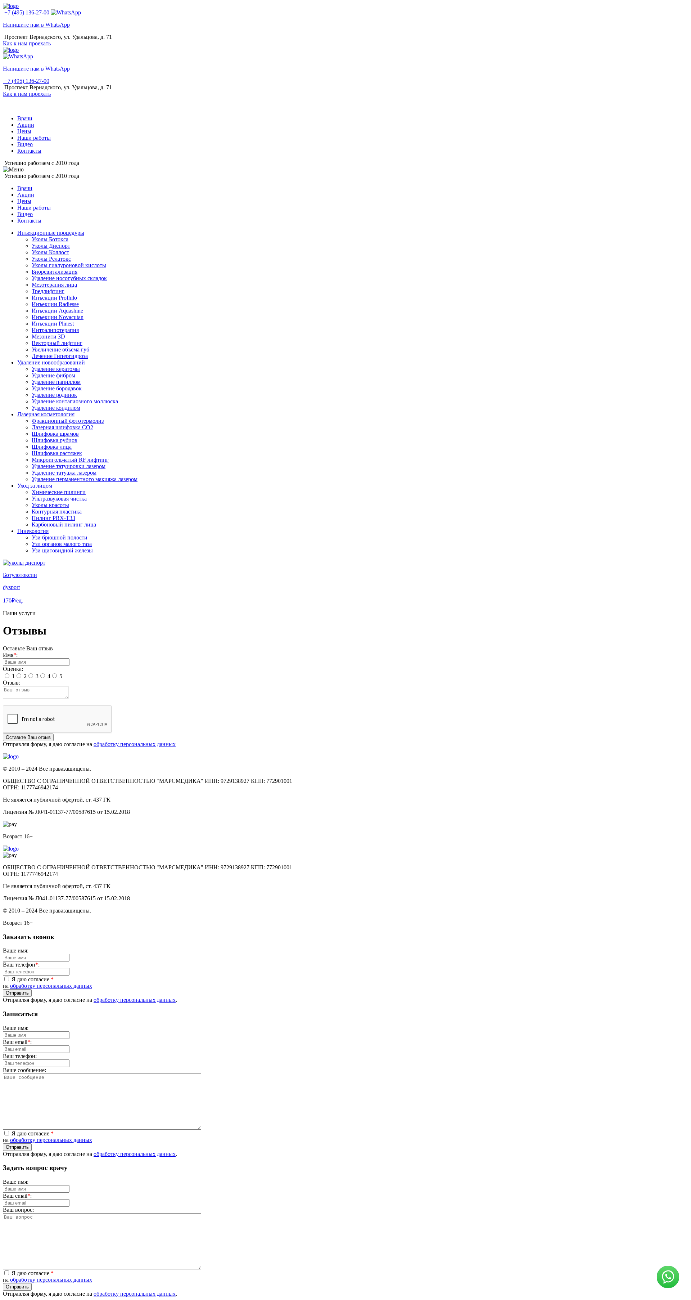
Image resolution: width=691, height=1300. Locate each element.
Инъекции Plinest (53, 323)
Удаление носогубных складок (69, 278)
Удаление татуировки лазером (68, 466)
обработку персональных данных (135, 744)
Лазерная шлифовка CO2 (62, 427)
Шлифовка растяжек (57, 453)
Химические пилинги (59, 492)
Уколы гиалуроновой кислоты (69, 265)
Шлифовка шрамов (55, 434)
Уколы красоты (50, 505)
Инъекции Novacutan (57, 317)
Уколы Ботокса (50, 239)
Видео (25, 144)
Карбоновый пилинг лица (64, 524)
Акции (25, 125)
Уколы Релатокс (51, 259)
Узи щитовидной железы (62, 550)
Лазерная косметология (45, 414)
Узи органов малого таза (62, 544)
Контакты (29, 151)
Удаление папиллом (56, 382)
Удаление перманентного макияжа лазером (84, 479)
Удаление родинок (54, 395)
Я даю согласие (32, 979)
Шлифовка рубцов (54, 440)
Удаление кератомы (56, 369)
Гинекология (33, 531)
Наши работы (34, 138)
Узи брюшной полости (59, 537)
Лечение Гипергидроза (60, 356)
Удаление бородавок (57, 388)
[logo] (11, 6)
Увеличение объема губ (60, 349)
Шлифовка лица (52, 447)
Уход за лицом (34, 486)
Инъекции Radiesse (55, 304)
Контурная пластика (57, 511)
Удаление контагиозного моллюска (75, 401)
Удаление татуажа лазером (64, 473)
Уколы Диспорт (51, 246)
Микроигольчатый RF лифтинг (70, 460)
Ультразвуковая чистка (59, 499)
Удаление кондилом (56, 408)
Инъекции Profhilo (54, 298)
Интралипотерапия (55, 330)
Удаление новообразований (51, 362)
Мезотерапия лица (54, 285)
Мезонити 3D (48, 336)
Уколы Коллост (50, 252)
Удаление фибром (53, 375)
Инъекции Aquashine (57, 311)
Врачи (24, 118)
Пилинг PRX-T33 (53, 518)
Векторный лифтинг (57, 343)
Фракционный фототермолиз (68, 421)
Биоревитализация (54, 272)
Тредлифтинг (48, 291)
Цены (24, 131)
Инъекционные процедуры (50, 233)
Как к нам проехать (27, 43)
